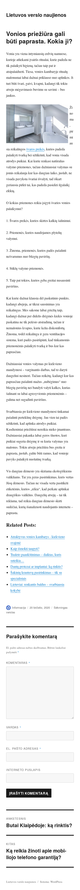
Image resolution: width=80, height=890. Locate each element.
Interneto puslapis (23, 770)
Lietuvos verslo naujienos (36, 14)
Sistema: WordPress (51, 882)
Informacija (19, 607)
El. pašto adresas (23, 748)
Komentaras (18, 663)
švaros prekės (35, 149)
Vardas (13, 727)
